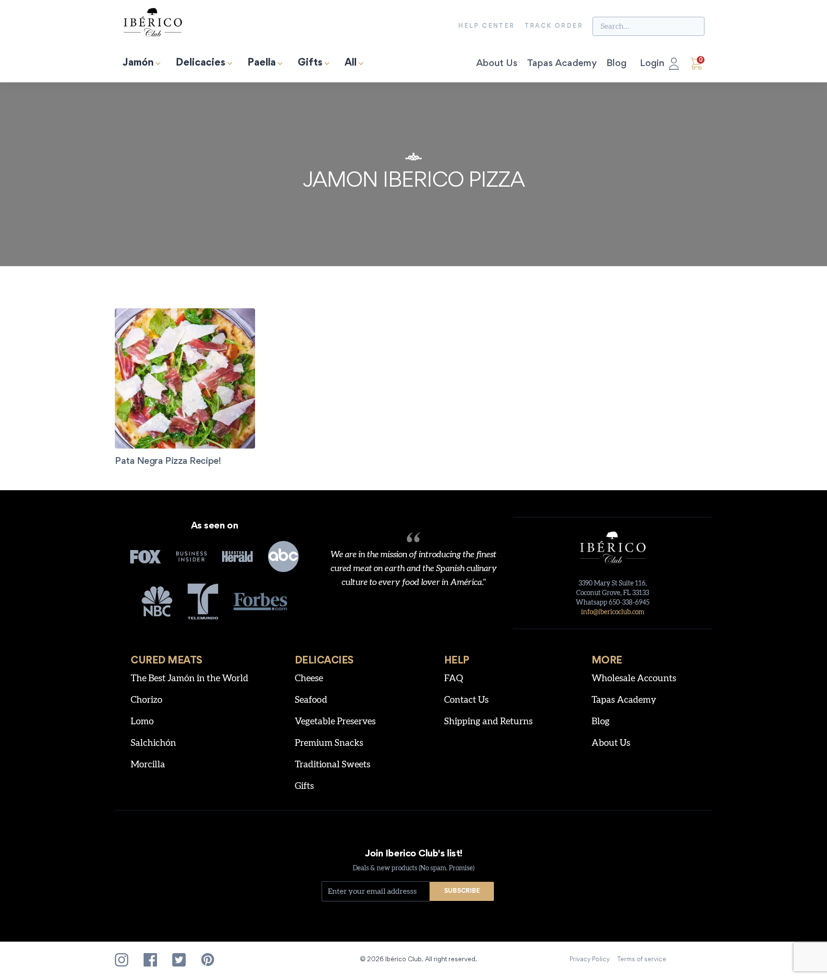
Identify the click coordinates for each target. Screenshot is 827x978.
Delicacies (200, 63)
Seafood (311, 700)
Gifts (310, 63)
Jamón (138, 63)
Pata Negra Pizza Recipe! (168, 461)
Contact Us (466, 700)
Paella (261, 63)
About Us (496, 63)
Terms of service (641, 960)
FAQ (453, 678)
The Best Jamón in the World (189, 678)
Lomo (142, 721)
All (351, 63)
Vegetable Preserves (335, 721)
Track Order (554, 26)
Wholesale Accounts (634, 678)
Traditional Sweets (332, 764)
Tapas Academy (562, 63)
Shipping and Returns (488, 721)
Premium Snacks (329, 743)
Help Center (486, 26)
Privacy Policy (590, 960)
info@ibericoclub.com (612, 612)
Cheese (309, 678)
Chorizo (146, 700)
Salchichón (153, 743)
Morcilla (148, 764)
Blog (616, 63)
